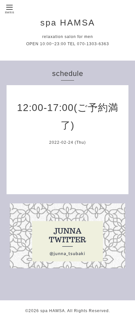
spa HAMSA (67, 22)
